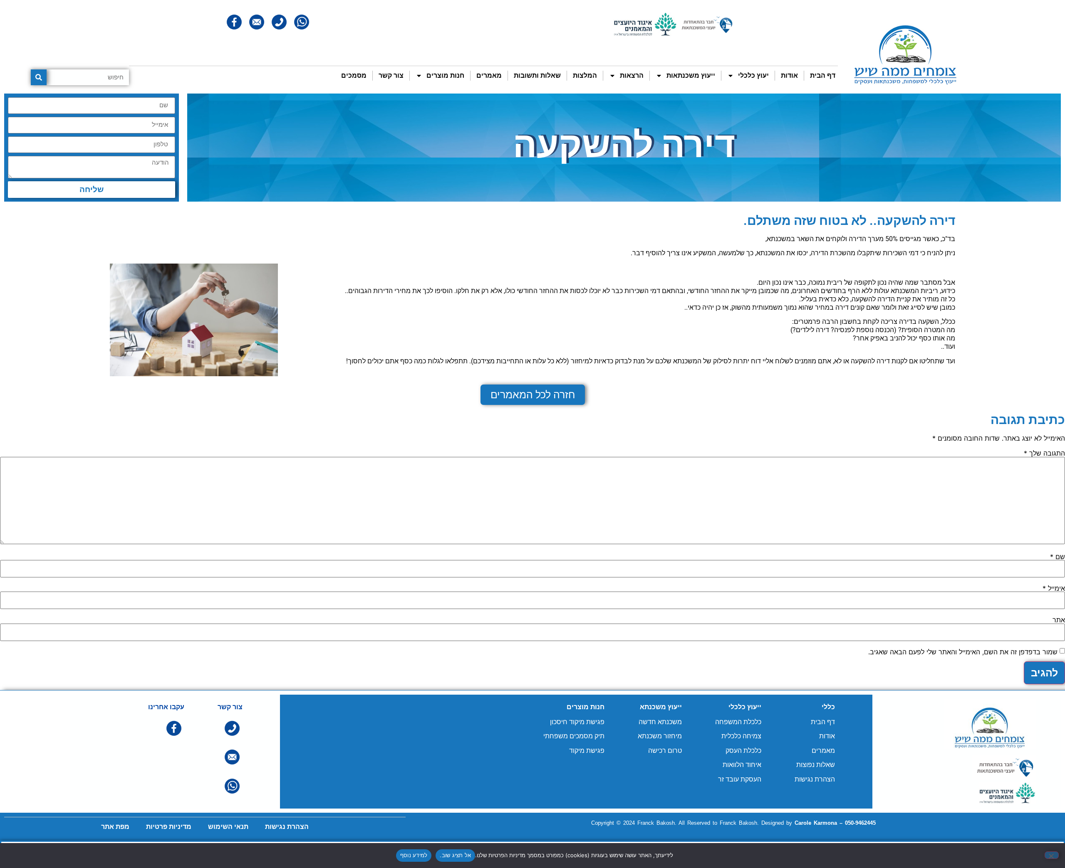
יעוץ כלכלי (753, 75)
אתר (1059, 619)
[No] (1052, 855)
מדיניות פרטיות (168, 827)
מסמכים (354, 75)
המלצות (585, 75)
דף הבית (822, 75)
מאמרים (489, 75)
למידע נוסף (414, 855)
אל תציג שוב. (455, 855)
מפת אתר (115, 827)
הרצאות (632, 75)
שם (1057, 556)
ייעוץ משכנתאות (690, 75)
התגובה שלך (1044, 453)
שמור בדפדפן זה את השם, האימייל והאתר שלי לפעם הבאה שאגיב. (963, 652)
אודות (789, 75)
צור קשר (391, 75)
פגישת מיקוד (586, 751)
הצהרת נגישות (815, 779)
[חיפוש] (39, 77)
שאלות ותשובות (537, 75)
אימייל (1054, 588)
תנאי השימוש (228, 827)
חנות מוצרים (445, 75)
